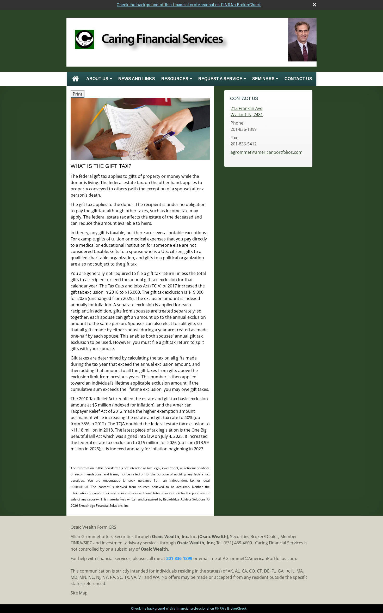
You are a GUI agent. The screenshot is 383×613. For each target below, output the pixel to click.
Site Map (79, 593)
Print (77, 94)
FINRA (76, 543)
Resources (174, 78)
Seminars (263, 78)
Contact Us (298, 78)
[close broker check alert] (314, 5)
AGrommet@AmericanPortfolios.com (259, 558)
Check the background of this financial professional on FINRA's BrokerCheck (189, 4)
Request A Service (220, 78)
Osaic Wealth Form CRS (93, 527)
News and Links (136, 78)
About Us (97, 78)
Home (75, 79)
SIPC (88, 543)
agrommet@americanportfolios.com (266, 152)
